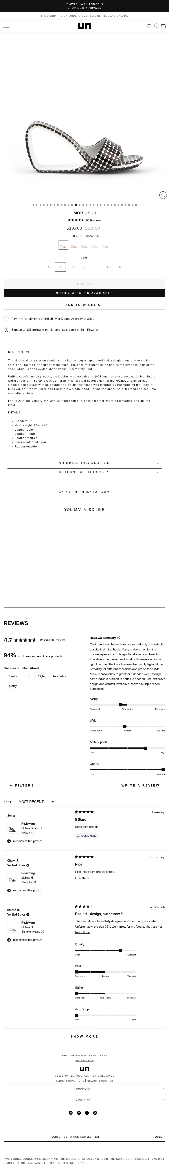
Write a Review (143, 786)
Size (84, 258)
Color (85, 236)
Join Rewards (90, 329)
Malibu (74, 245)
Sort (8, 802)
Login (72, 329)
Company (83, 1099)
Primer (95, 245)
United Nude (74, 1076)
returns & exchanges (84, 472)
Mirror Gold (84, 245)
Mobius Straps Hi (31, 831)
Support (83, 1088)
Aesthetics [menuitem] (59, 676)
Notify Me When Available (84, 293)
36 (60, 267)
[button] (84, 220)
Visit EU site (84, 1060)
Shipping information (84, 463)
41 (121, 267)
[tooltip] (118, 637)
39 (96, 267)
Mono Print (63, 245)
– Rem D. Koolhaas (84, 1160)
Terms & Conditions (70, 1081)
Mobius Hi (28, 880)
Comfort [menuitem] (12, 676)
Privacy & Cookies (99, 1081)
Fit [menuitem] (28, 676)
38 (84, 267)
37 (72, 267)
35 (48, 267)
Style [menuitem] (41, 676)
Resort (105, 245)
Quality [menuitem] (12, 686)
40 (108, 267)
